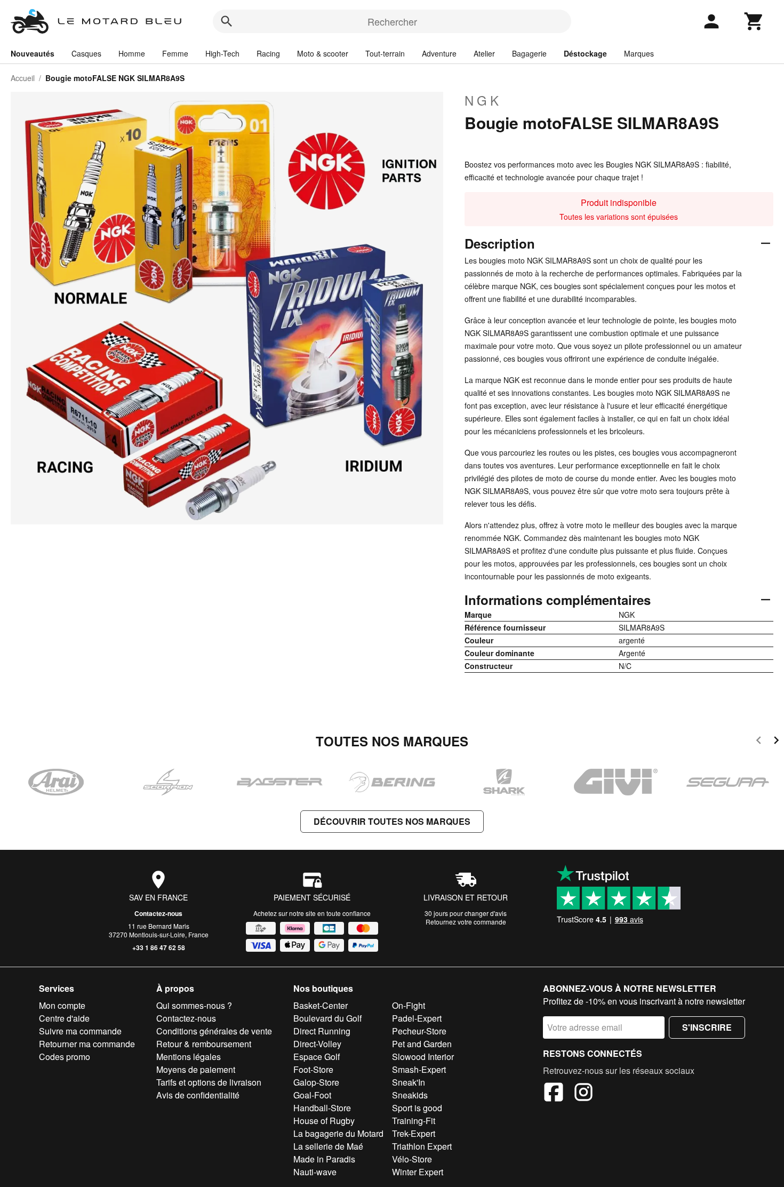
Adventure (439, 53)
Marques (639, 53)
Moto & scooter (322, 53)
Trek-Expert (413, 1133)
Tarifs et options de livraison (208, 1082)
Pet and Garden (422, 1044)
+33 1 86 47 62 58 (158, 947)
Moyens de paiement (195, 1069)
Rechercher (392, 21)
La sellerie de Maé (328, 1146)
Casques (86, 53)
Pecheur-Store (419, 1031)
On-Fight (408, 1005)
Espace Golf (316, 1056)
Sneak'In (408, 1082)
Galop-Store (316, 1082)
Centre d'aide (64, 1018)
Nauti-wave (315, 1172)
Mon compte (62, 1005)
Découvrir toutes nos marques (392, 821)
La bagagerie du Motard (338, 1133)
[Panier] (754, 21)
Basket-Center (320, 1005)
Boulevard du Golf (327, 1018)
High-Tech (222, 53)
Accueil (23, 78)
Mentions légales (188, 1056)
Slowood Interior (423, 1056)
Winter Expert (417, 1172)
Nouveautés (32, 53)
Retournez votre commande (466, 921)
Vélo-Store (412, 1159)
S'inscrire (707, 1027)
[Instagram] (583, 1093)
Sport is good (417, 1108)
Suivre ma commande (80, 1031)
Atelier (484, 53)
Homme (131, 53)
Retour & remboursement (203, 1044)
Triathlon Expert (422, 1146)
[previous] (758, 741)
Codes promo (64, 1056)
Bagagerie (529, 53)
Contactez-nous (158, 913)
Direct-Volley (317, 1044)
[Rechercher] (226, 21)
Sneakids (410, 1095)
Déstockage (585, 53)
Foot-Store (313, 1069)
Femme (175, 53)
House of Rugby (324, 1120)
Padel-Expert (417, 1018)
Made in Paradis (324, 1159)
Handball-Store (322, 1108)
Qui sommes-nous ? (194, 1005)
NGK (483, 100)
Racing (268, 53)
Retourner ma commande (87, 1044)
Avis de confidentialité (197, 1095)
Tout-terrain (385, 53)
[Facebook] (553, 1093)
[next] (776, 741)
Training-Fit (413, 1120)
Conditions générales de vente (214, 1031)
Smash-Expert (419, 1069)
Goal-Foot (312, 1095)
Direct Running (321, 1031)
